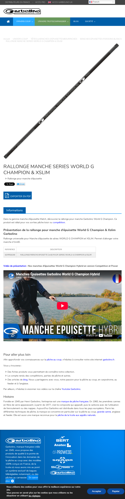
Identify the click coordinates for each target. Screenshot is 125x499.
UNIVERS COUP (20, 39)
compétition (59, 222)
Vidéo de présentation (14, 266)
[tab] (14, 210)
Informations (14, 210)
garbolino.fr (108, 359)
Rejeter (115, 491)
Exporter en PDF (20, 196)
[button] (118, 21)
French (95, 2)
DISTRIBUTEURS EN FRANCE (17, 2)
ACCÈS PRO (40, 2)
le (34, 495)
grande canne (104, 411)
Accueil (6, 39)
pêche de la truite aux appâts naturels (77, 415)
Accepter (96, 491)
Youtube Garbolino (71, 389)
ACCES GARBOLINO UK (62, 2)
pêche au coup (54, 359)
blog (25, 379)
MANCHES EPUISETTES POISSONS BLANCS (101, 39)
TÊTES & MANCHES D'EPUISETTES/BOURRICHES (54, 39)
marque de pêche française (74, 401)
